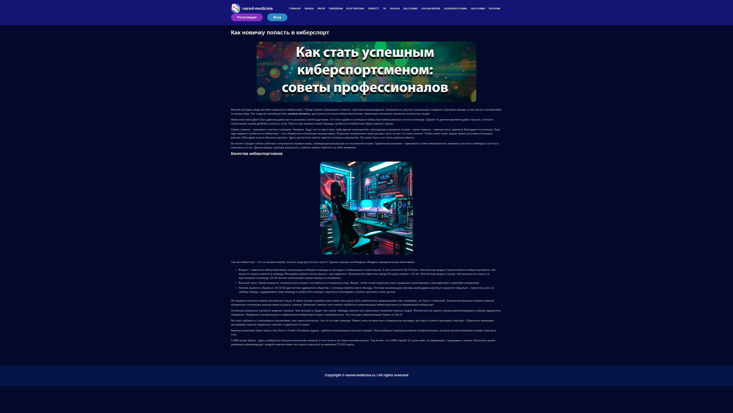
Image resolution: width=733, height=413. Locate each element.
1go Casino (478, 8)
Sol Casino (410, 8)
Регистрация (247, 17)
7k (384, 8)
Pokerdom (336, 8)
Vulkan (395, 8)
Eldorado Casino (455, 8)
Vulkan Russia (430, 8)
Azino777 (373, 8)
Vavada (309, 8)
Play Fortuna (355, 8)
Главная (295, 8)
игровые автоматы (299, 113)
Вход (277, 17)
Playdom (494, 8)
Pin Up (321, 8)
